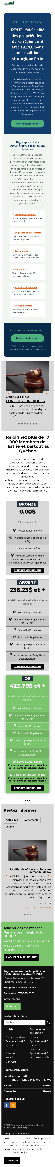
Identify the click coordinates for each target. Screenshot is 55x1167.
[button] (48, 1023)
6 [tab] (33, 423)
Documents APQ (16, 1041)
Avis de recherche (40, 1057)
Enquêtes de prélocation (28, 232)
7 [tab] (36, 423)
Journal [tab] (10, 826)
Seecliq (10, 1057)
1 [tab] (19, 423)
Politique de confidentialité (17, 1133)
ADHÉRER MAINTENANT (22, 957)
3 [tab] (25, 423)
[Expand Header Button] (49, 4)
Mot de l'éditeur (43, 907)
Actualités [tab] (12, 820)
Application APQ (39, 1041)
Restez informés (23, 305)
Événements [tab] (31, 820)
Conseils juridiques (25, 214)
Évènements (21, 250)
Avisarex (10, 1053)
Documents (21, 269)
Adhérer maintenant (27, 123)
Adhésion (11, 1029)
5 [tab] (30, 423)
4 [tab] (27, 423)
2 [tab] (22, 423)
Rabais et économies (26, 287)
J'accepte (12, 1160)
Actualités (11, 1045)
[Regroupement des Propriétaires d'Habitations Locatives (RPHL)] (9, 4)
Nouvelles (30, 907)
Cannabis (11, 1061)
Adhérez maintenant (27, 570)
